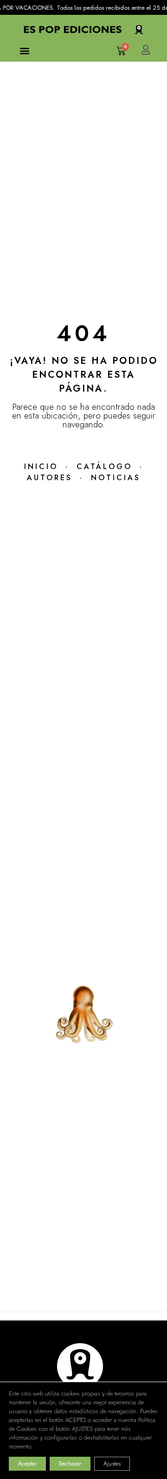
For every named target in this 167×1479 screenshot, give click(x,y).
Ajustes (112, 1464)
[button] (24, 50)
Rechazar (70, 1464)
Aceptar (27, 1464)
